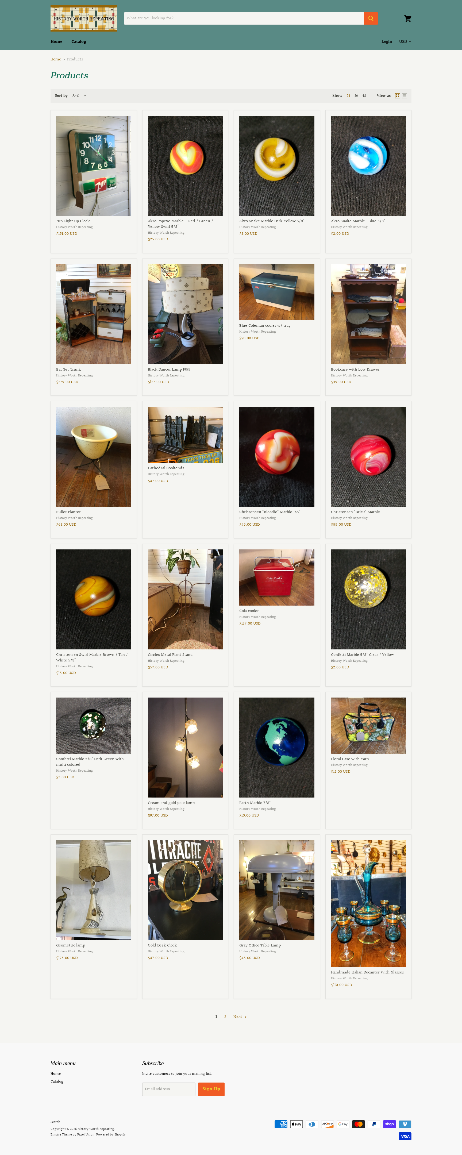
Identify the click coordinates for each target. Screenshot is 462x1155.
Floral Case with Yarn (350, 759)
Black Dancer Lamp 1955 (169, 369)
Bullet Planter (68, 512)
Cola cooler (249, 611)
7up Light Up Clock (73, 221)
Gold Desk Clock (162, 945)
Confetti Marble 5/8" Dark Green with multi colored (90, 762)
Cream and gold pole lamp (171, 803)
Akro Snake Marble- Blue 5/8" (358, 221)
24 (348, 96)
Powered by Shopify (111, 1134)
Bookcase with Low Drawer (355, 369)
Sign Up (211, 1089)
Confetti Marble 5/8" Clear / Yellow (362, 655)
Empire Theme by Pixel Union (72, 1134)
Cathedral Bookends (166, 468)
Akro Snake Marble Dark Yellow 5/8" (272, 221)
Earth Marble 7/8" (255, 803)
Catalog (78, 41)
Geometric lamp (70, 945)
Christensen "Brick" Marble (355, 512)
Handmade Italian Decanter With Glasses (367, 972)
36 (356, 96)
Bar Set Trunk (68, 369)
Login (387, 42)
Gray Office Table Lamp (260, 945)
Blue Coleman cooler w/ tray (265, 325)
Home (56, 41)
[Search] (371, 18)
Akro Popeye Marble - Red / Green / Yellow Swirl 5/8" (180, 224)
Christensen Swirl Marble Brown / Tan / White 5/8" (92, 658)
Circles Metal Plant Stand (170, 655)
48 (364, 96)
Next (238, 1017)
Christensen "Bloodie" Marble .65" (270, 512)
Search (55, 1122)
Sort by (61, 96)
